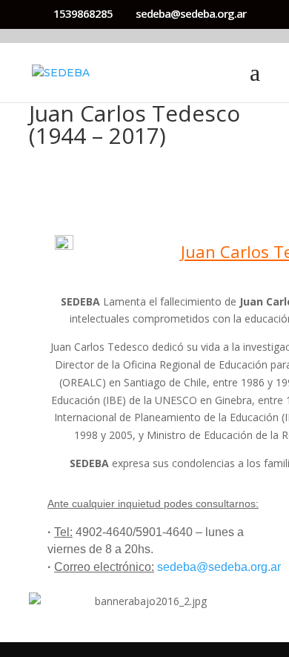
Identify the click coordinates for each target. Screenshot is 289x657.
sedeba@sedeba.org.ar (219, 567)
